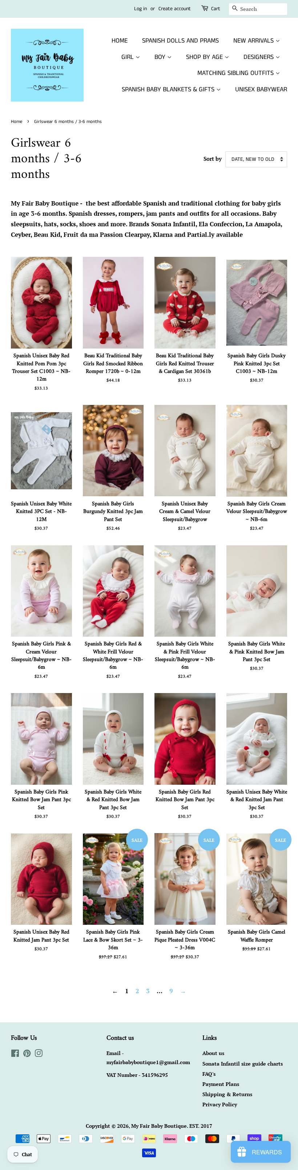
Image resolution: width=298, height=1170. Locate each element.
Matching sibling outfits (236, 73)
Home (16, 121)
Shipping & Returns (227, 1094)
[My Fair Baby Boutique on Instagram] (39, 1054)
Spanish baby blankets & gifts (169, 89)
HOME (120, 40)
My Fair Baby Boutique (159, 1125)
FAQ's (209, 1073)
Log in (140, 8)
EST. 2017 (200, 1125)
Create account (174, 8)
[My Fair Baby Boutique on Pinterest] (27, 1054)
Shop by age (205, 57)
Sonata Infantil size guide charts (242, 1063)
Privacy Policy (219, 1104)
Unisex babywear (261, 89)
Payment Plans (220, 1084)
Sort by (213, 158)
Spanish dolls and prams (180, 40)
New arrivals (254, 40)
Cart (215, 8)
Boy (160, 57)
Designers (259, 57)
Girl (128, 57)
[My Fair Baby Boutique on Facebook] (15, 1054)
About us (213, 1053)
